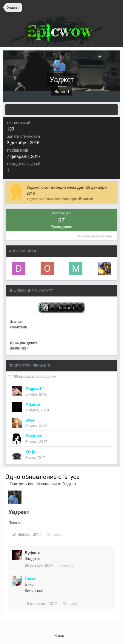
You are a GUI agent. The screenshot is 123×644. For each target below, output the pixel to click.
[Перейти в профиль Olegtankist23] (47, 268)
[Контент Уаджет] (61, 109)
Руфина (32, 552)
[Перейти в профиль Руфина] (17, 555)
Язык (59, 635)
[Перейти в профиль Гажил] (17, 581)
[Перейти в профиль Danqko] (18, 268)
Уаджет (19, 511)
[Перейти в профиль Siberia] (104, 268)
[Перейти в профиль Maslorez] (17, 439)
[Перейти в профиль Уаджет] (14, 497)
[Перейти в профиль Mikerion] (17, 407)
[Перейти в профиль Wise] (17, 423)
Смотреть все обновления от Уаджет (42, 483)
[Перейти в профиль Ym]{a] (17, 454)
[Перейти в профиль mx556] (75, 268)
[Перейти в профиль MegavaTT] (17, 391)
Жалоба (54, 534)
